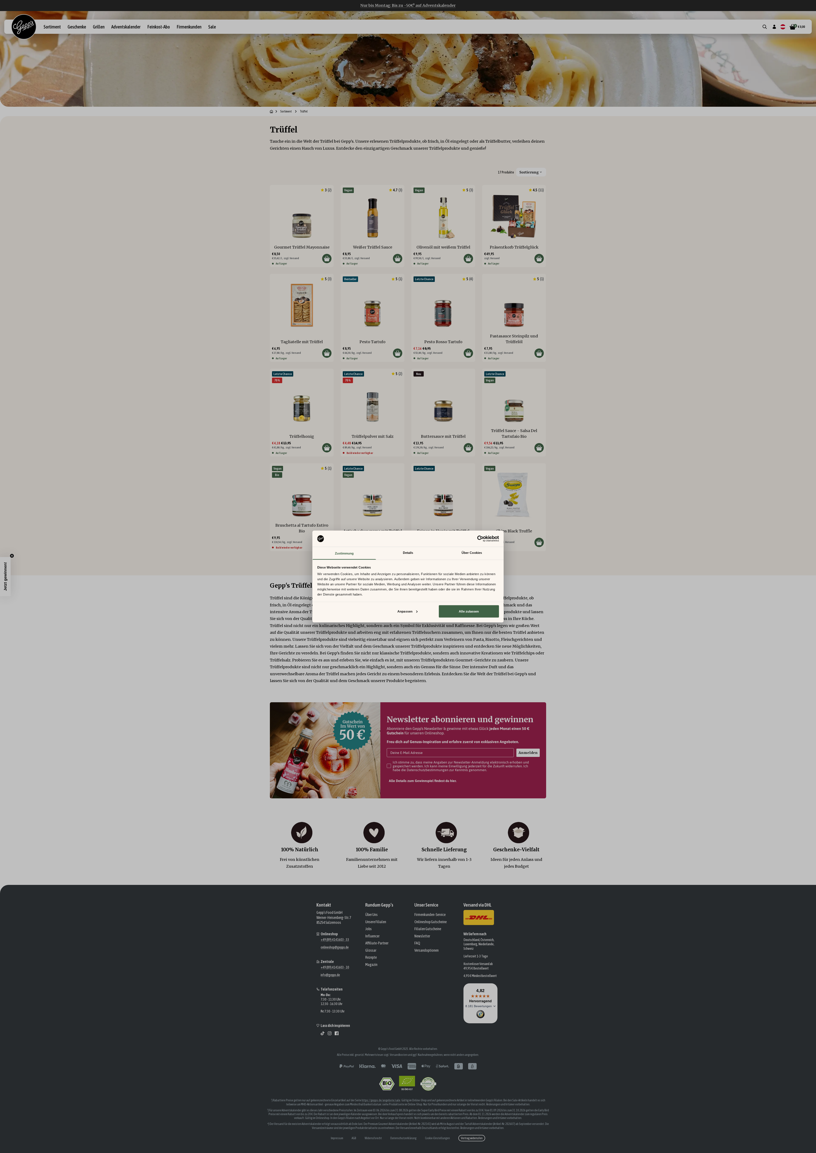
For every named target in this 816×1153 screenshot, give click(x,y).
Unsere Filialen (375, 922)
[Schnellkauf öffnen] (327, 258)
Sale (212, 27)
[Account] (774, 26)
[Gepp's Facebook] (337, 1033)
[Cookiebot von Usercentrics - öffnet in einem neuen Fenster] (480, 539)
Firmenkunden (189, 27)
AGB (354, 1138)
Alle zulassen (469, 611)
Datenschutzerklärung (403, 1138)
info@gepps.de (330, 975)
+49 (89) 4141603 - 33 (335, 939)
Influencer (372, 936)
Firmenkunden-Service (430, 914)
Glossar (370, 950)
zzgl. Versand (291, 258)
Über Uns (371, 914)
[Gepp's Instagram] (330, 1033)
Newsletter (422, 936)
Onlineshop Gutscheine (430, 922)
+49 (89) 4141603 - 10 (335, 967)
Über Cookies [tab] (472, 552)
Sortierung (529, 172)
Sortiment (52, 27)
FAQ (417, 943)
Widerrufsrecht (373, 1138)
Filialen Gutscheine (427, 929)
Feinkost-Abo (158, 27)
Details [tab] (408, 552)
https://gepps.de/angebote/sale (381, 1100)
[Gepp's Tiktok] (322, 1033)
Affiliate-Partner (376, 943)
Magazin (371, 964)
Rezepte (371, 957)
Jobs (368, 929)
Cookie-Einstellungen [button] (437, 1138)
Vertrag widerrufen (472, 1138)
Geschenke (77, 27)
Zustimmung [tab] (344, 553)
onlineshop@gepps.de (335, 947)
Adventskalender (125, 27)
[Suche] (764, 27)
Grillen (99, 27)
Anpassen (404, 611)
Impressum (337, 1138)
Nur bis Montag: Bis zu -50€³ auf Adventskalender (408, 5)
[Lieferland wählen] (782, 26)
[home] (271, 111)
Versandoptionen (426, 950)
